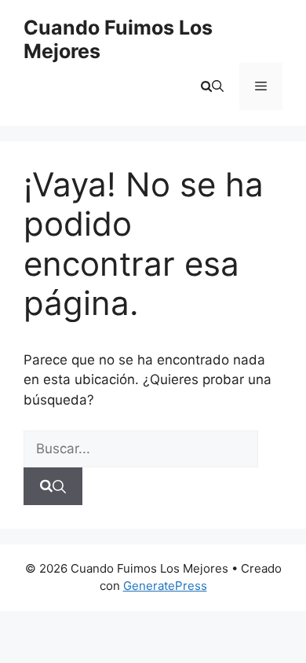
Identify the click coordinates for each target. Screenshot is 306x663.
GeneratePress (165, 585)
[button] (212, 86)
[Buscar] (53, 486)
